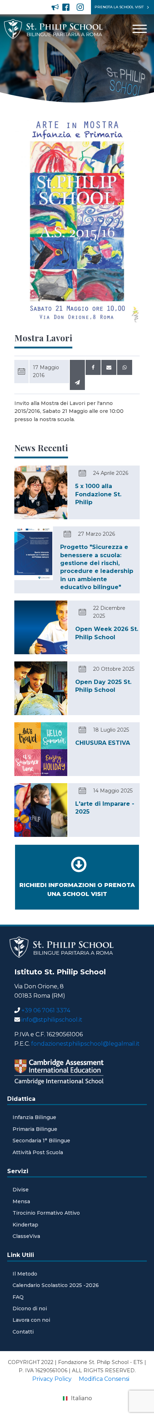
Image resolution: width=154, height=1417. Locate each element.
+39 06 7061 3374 (45, 1010)
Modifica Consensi (104, 1378)
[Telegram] (77, 382)
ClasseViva (26, 1236)
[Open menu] (140, 29)
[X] (77, 367)
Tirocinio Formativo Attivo (46, 1213)
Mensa (21, 1201)
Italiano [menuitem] (81, 1398)
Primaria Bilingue (35, 1129)
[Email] (108, 367)
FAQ (18, 1297)
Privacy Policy (52, 1378)
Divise (21, 1189)
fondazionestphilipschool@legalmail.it (85, 1043)
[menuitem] (76, 1399)
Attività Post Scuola (38, 1152)
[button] (53, 7)
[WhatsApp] (124, 367)
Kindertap (25, 1224)
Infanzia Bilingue (34, 1117)
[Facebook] (93, 367)
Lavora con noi (31, 1320)
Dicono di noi (30, 1308)
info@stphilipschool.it (51, 1019)
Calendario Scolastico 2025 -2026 (56, 1285)
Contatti (23, 1332)
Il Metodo (25, 1274)
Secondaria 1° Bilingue (41, 1140)
